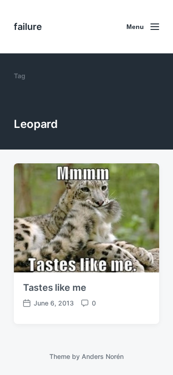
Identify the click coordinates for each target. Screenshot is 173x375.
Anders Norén (103, 356)
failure (28, 26)
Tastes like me (54, 287)
